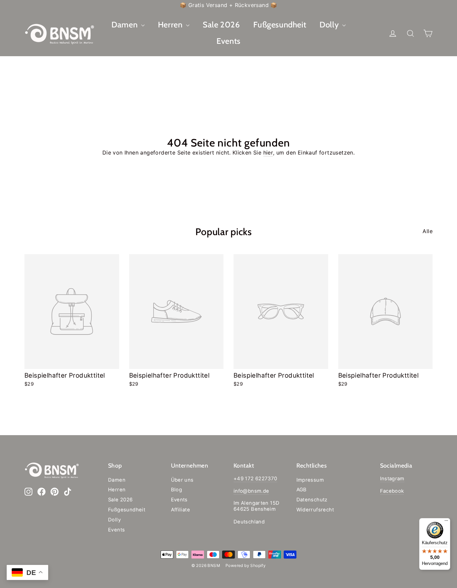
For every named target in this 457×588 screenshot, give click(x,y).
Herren (171, 24)
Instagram (392, 479)
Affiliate (180, 510)
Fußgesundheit (279, 24)
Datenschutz (312, 500)
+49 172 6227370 (255, 479)
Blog (176, 490)
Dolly (330, 24)
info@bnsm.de (251, 491)
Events (228, 41)
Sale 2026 (221, 24)
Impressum (310, 480)
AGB (301, 490)
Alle (428, 231)
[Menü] (446, 522)
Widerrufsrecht (315, 510)
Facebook (392, 491)
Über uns (182, 480)
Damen (125, 24)
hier (268, 152)
